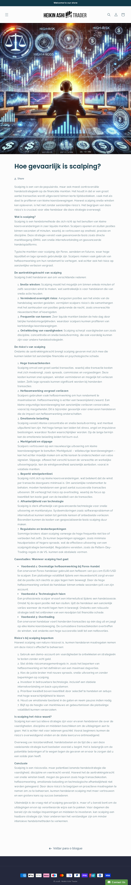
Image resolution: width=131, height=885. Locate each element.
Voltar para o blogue (68, 848)
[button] (6, 14)
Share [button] (21, 178)
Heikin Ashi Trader (69, 881)
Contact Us (117, 882)
